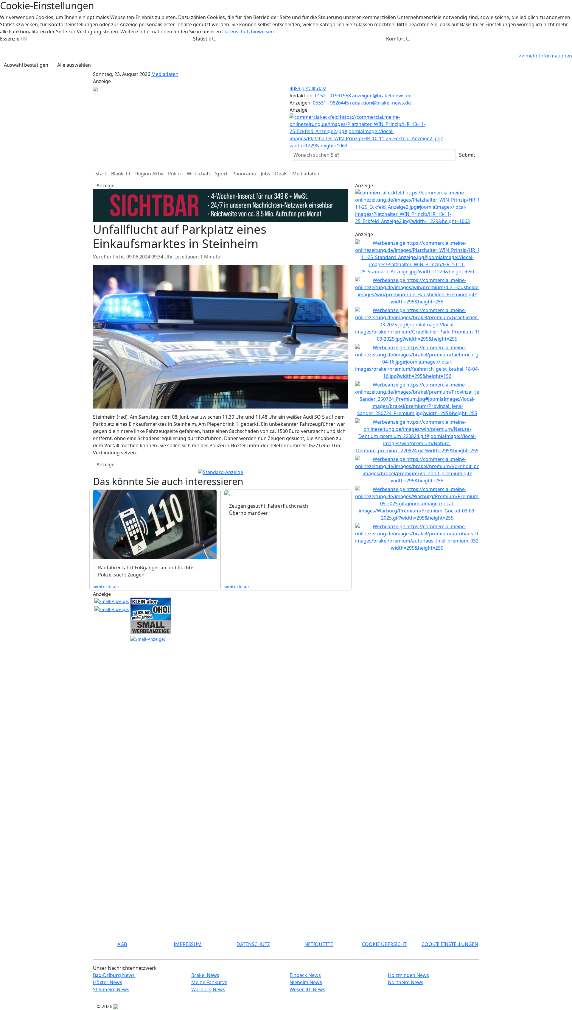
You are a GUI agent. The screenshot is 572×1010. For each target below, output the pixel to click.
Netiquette (318, 944)
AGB (122, 944)
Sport (221, 173)
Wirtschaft (198, 173)
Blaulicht (120, 173)
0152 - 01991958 (333, 95)
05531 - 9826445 (331, 102)
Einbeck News (305, 975)
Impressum (188, 944)
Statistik (202, 38)
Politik (175, 173)
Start (100, 173)
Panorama (244, 173)
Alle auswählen (74, 65)
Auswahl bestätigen (26, 65)
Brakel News (205, 975)
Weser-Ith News (307, 989)
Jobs (265, 173)
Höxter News (107, 982)
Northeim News (405, 982)
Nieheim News (306, 982)
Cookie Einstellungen (450, 944)
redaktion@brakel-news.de (380, 102)
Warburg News (208, 989)
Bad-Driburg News (114, 975)
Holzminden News (408, 975)
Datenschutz (253, 944)
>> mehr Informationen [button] (545, 55)
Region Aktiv (149, 173)
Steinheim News (111, 989)
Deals (281, 173)
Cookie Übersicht (384, 944)
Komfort (395, 38)
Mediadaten (164, 74)
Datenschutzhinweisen (248, 31)
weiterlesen (106, 586)
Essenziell (11, 38)
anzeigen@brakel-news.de (381, 95)
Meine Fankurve (209, 982)
